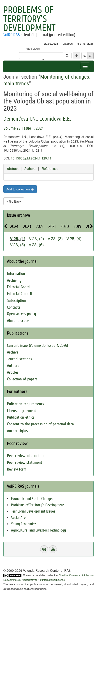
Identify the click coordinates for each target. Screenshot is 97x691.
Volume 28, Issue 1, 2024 (23, 128)
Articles (12, 372)
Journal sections (19, 359)
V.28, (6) (36, 244)
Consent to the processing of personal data (40, 424)
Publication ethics (21, 417)
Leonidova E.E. (55, 119)
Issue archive (18, 215)
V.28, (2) (36, 238)
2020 (65, 226)
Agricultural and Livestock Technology (38, 530)
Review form (16, 469)
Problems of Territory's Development (29, 19)
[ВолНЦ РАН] (44, 549)
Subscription (16, 300)
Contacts (13, 307)
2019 (77, 226)
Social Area (19, 517)
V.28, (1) (17, 238)
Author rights (17, 431)
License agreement (21, 410)
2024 (14, 226)
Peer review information (25, 455)
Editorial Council (19, 293)
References (50, 168)
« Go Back (13, 201)
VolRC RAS (11, 34)
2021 (52, 226)
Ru (84, 55)
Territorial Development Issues (33, 511)
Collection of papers (22, 379)
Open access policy (21, 314)
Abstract (12, 169)
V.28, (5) (17, 244)
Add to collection (18, 189)
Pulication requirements (25, 404)
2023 (27, 226)
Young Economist (23, 524)
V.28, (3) (55, 238)
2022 (40, 226)
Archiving (14, 280)
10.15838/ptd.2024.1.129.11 (31, 158)
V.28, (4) (73, 238)
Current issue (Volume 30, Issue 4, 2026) (37, 345)
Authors (29, 168)
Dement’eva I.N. (20, 119)
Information (16, 273)
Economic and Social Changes (32, 499)
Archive (12, 352)
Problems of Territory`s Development (37, 505)
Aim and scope (18, 320)
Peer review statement (24, 462)
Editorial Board (18, 287)
